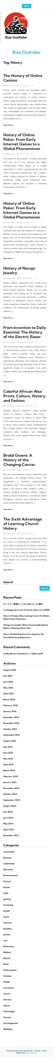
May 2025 (8, 758)
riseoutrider (10, 85)
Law (5, 940)
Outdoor (7, 976)
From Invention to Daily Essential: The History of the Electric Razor (24, 332)
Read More (8, 125)
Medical (7, 952)
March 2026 (9, 699)
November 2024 (11, 788)
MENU (26, 6)
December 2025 (11, 717)
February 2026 (10, 705)
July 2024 (8, 812)
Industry (7, 922)
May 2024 (8, 823)
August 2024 (9, 806)
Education (8, 869)
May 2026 (8, 687)
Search (8, 582)
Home (6, 917)
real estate (8, 987)
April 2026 (8, 693)
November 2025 (11, 723)
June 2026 (8, 681)
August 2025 (9, 741)
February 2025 (10, 776)
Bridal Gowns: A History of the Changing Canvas (19, 460)
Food (5, 893)
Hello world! (37, 653)
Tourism (7, 1017)
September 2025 (11, 735)
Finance (7, 881)
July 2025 (7, 747)
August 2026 (9, 670)
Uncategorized (10, 1023)
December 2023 (11, 835)
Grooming (8, 905)
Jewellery (7, 928)
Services (7, 999)
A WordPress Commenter (15, 653)
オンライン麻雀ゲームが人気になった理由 (22, 604)
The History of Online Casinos (22, 78)
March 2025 (9, 770)
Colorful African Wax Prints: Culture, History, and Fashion (24, 396)
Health (6, 911)
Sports (6, 1005)
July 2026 (7, 676)
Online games (10, 970)
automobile (8, 851)
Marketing (8, 946)
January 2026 (9, 711)
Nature (6, 958)
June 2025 (8, 752)
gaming (7, 899)
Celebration (9, 863)
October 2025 (10, 729)
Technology (9, 1011)
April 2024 (8, 829)
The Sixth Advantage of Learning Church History (22, 524)
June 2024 (8, 817)
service (6, 993)
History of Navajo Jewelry (19, 270)
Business (7, 857)
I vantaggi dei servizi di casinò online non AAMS (26, 610)
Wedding (7, 1029)
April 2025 (8, 764)
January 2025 (9, 782)
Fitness (6, 887)
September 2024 (11, 800)
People (6, 982)
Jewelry (7, 934)
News (6, 964)
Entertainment (10, 875)
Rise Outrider (26, 52)
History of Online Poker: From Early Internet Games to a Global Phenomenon (21, 141)
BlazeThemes (31, 1053)
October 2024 (10, 794)
